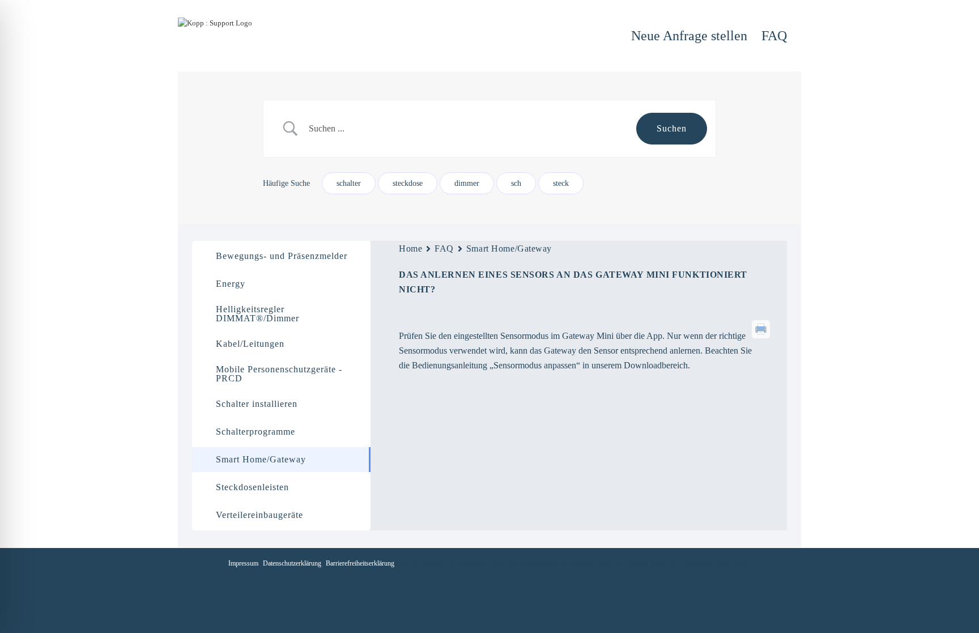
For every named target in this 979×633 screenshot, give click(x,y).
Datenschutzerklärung (292, 563)
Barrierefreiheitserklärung (360, 563)
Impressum (243, 563)
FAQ (444, 248)
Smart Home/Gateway (509, 248)
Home (410, 248)
